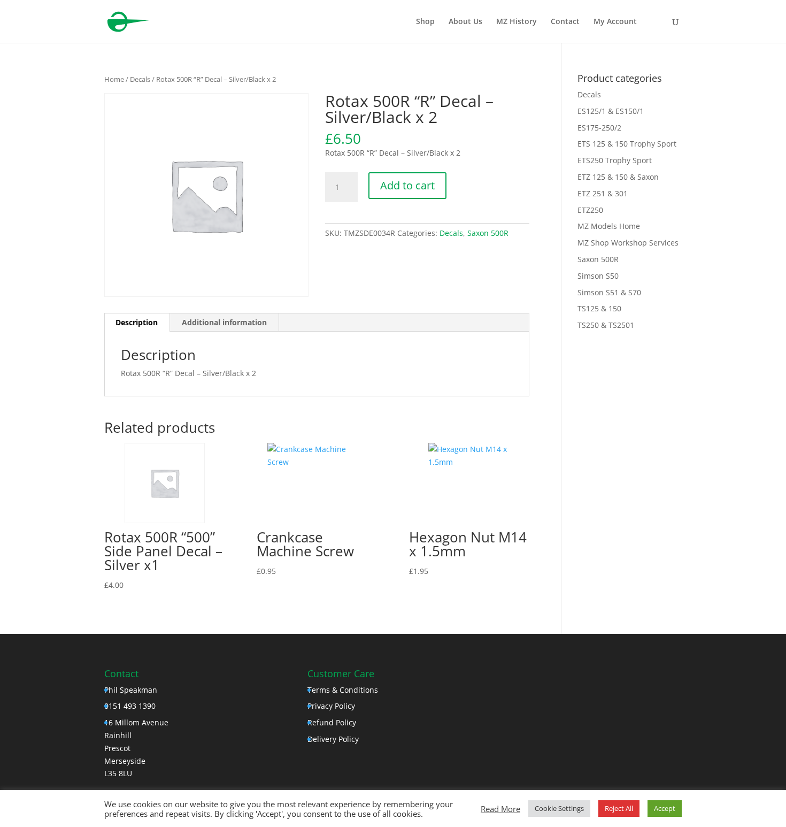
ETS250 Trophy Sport (614, 160)
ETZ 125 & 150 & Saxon (618, 177)
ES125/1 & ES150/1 (610, 111)
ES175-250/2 (599, 127)
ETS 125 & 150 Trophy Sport (626, 144)
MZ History (516, 22)
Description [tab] (136, 322)
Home (114, 79)
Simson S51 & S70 (609, 292)
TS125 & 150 (599, 308)
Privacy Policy (331, 706)
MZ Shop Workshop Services (628, 243)
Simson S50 (598, 276)
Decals (140, 79)
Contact (565, 22)
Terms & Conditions (342, 690)
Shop (425, 22)
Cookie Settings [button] (559, 808)
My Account (615, 22)
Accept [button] (664, 808)
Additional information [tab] (224, 322)
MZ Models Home (608, 226)
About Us (465, 22)
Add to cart (407, 185)
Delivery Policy (333, 739)
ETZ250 (590, 210)
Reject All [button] (619, 808)
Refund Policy (331, 722)
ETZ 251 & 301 (602, 193)
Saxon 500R (487, 233)
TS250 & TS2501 (605, 325)
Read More (500, 809)
